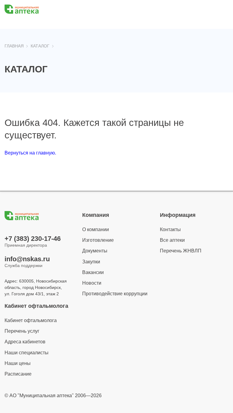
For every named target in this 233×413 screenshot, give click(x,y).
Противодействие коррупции (114, 293)
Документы (94, 250)
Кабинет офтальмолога (31, 320)
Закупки (91, 261)
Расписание (18, 374)
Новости (91, 283)
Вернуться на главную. (30, 152)
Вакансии (93, 272)
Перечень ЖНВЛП (180, 250)
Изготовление (98, 240)
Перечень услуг (22, 331)
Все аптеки (172, 240)
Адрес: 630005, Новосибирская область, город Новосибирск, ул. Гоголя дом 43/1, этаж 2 (36, 287)
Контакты (170, 229)
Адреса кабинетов (25, 341)
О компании (95, 229)
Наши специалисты (27, 352)
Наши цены (18, 363)
